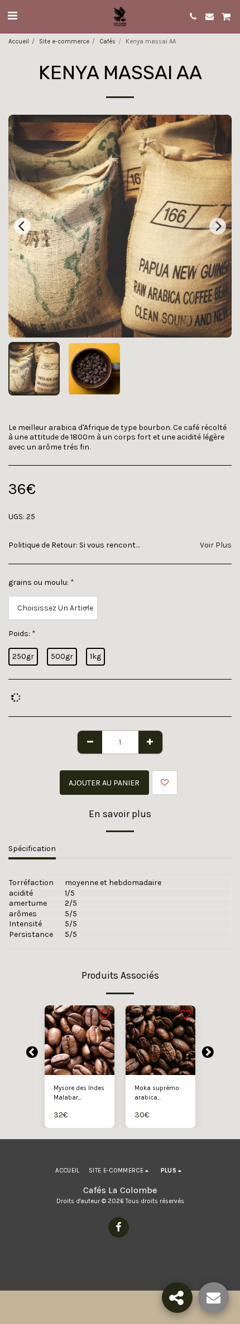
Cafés (107, 41)
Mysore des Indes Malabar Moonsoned (79, 1093)
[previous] (22, 226)
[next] (217, 226)
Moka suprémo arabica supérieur (157, 1093)
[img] (79, 1040)
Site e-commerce (64, 41)
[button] (12, 16)
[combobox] (53, 608)
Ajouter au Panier (80, 1067)
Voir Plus (216, 545)
